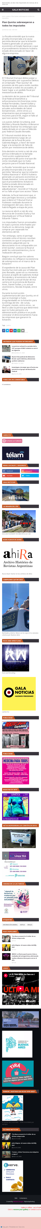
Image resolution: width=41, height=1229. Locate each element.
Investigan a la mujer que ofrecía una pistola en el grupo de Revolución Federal (25, 369)
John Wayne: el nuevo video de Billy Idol (24, 946)
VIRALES (29, 925)
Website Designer (18, 1201)
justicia (8, 16)
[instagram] (30, 471)
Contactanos (23, 1198)
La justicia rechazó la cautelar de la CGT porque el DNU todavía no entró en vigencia (25, 348)
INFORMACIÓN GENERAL (10, 925)
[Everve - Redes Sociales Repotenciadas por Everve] (12, 1191)
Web (16, 1198)
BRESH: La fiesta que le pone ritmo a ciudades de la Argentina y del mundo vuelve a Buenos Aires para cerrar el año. (25, 957)
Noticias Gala (7, 30)
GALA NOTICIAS (20, 9)
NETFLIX (22, 925)
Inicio (3, 16)
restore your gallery (20, 1209)
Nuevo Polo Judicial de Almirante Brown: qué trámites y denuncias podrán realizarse (23, 359)
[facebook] (11, 471)
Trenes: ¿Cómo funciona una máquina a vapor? (25, 1153)
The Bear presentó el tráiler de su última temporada (24, 937)
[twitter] (30, 475)
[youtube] (11, 475)
